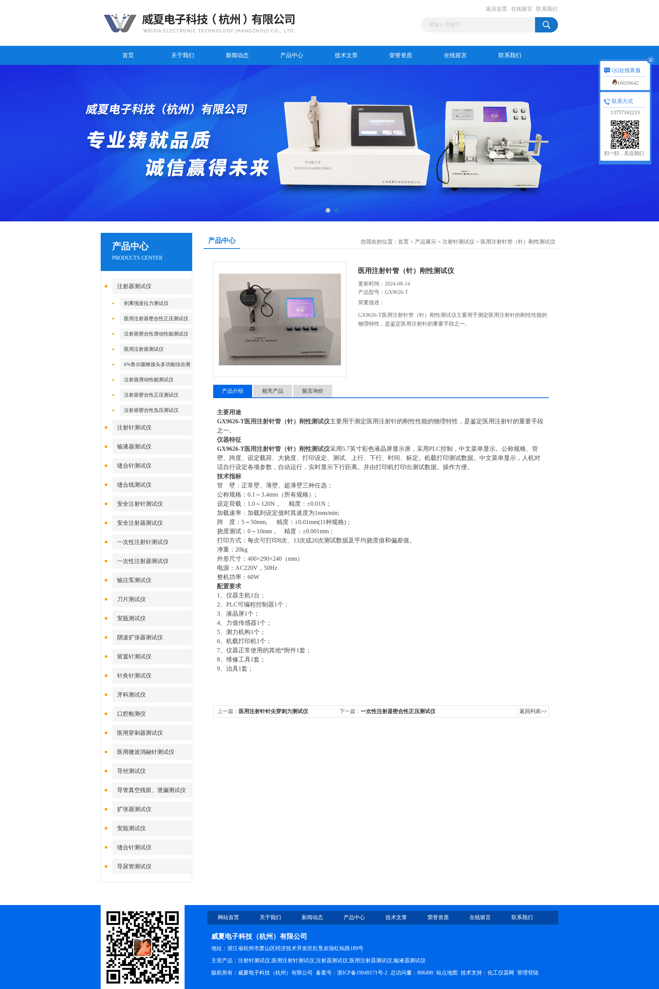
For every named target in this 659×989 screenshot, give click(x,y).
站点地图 (447, 973)
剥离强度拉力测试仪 (146, 303)
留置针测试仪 (134, 656)
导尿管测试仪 (134, 866)
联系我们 (547, 9)
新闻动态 (237, 55)
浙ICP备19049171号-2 (362, 973)
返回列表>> (533, 711)
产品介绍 (232, 391)
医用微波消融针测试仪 (145, 752)
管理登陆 (527, 973)
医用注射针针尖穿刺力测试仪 (273, 711)
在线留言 (521, 9)
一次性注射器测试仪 (143, 561)
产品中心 (291, 55)
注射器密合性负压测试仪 (151, 410)
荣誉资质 (400, 55)
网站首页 (228, 917)
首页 (128, 55)
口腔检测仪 (131, 714)
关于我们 (182, 55)
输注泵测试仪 (134, 580)
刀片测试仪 (131, 599)
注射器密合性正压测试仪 (151, 395)
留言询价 (312, 391)
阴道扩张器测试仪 (140, 637)
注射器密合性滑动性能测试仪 (156, 334)
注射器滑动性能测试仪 (149, 379)
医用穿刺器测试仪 (140, 733)
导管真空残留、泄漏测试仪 (151, 790)
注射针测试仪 (134, 427)
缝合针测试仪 (134, 466)
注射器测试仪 (134, 286)
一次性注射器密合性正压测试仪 (398, 711)
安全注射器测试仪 (140, 523)
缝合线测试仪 (134, 485)
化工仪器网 (500, 973)
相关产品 (272, 391)
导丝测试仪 (131, 771)
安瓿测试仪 (131, 618)
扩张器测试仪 (134, 809)
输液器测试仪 (134, 447)
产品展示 (425, 242)
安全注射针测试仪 (140, 504)
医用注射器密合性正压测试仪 (156, 318)
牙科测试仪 (131, 695)
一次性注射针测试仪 (143, 542)
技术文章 (346, 55)
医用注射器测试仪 (144, 349)
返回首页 (496, 9)
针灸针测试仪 (134, 676)
